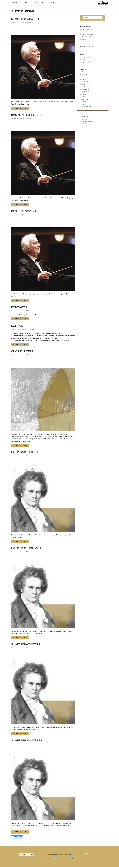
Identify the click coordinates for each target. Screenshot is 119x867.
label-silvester (86, 89)
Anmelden (85, 116)
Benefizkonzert (23, 211)
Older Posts (17, 837)
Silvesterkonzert (25, 19)
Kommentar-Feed (87, 121)
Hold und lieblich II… (27, 548)
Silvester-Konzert (25, 644)
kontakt (84, 77)
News (83, 96)
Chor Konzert (22, 351)
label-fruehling (86, 82)
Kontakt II (19, 307)
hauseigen (85, 74)
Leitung (84, 94)
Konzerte (15, 3)
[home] (103, 2)
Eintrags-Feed (86, 119)
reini (31, 22)
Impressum (67, 854)
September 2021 (87, 62)
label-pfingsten (86, 86)
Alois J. (26, 3)
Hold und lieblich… (26, 452)
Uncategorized (86, 106)
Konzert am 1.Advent (27, 115)
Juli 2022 (84, 59)
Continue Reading (19, 108)
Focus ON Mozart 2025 (89, 29)
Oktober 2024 (86, 57)
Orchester (85, 99)
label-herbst (85, 84)
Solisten (84, 101)
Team (83, 104)
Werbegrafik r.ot (71, 859)
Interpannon (37, 3)
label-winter (85, 91)
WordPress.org (86, 124)
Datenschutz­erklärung (55, 854)
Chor (83, 72)
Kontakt (18, 325)
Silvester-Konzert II (27, 740)
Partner (50, 3)
